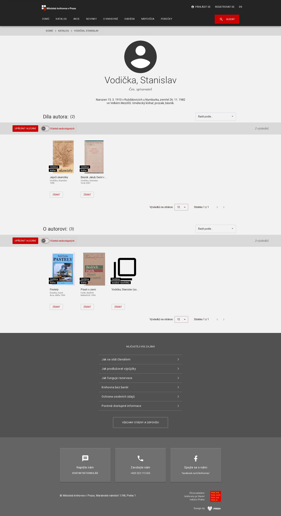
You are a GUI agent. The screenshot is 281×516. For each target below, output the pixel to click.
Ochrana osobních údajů (118, 396)
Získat (56, 194)
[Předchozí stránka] (217, 207)
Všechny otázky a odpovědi (140, 422)
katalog (63, 30)
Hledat (227, 19)
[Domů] (59, 8)
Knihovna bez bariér (115, 387)
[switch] (45, 128)
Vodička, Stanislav (86, 30)
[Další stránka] (224, 207)
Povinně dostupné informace (121, 406)
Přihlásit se (201, 6)
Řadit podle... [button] (205, 116)
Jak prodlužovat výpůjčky (119, 368)
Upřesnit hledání (25, 128)
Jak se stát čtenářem (116, 359)
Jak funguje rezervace (117, 378)
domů (49, 30)
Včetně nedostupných (62, 128)
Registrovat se (224, 7)
